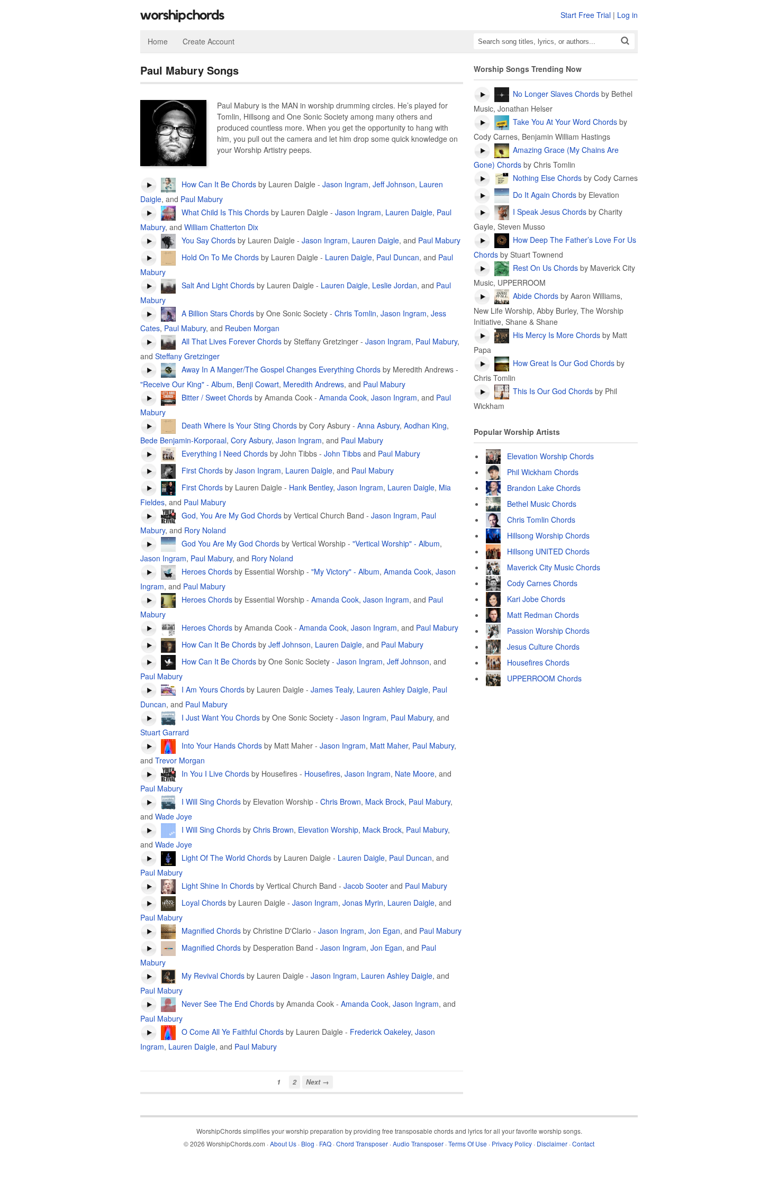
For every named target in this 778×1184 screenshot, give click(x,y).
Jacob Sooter (365, 885)
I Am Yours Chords (212, 689)
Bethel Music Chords (541, 503)
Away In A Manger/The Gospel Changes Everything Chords (280, 369)
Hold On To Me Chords (219, 257)
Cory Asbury (251, 440)
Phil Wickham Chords (542, 472)
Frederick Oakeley (380, 1031)
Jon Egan (384, 930)
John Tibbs (342, 453)
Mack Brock (384, 801)
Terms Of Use (467, 1143)
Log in (627, 15)
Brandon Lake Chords (544, 487)
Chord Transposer (362, 1143)
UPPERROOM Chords (544, 678)
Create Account (208, 41)
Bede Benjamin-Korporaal (183, 440)
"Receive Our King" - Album (186, 384)
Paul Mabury (201, 199)
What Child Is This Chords (224, 212)
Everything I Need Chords (223, 453)
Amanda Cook (343, 397)
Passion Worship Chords (548, 630)
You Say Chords (207, 240)
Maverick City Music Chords (553, 567)
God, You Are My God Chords (230, 515)
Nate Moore (415, 773)
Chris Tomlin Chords (541, 519)
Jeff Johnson (394, 184)
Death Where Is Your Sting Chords (238, 425)
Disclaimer (552, 1143)
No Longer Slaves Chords (556, 93)
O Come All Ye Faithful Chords (231, 1031)
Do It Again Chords (544, 194)
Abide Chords (535, 295)
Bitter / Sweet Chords (215, 397)
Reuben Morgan (252, 328)
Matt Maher (389, 745)
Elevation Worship (328, 829)
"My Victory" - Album (345, 571)
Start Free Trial (585, 15)
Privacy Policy (512, 1143)
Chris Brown (340, 801)
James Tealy (331, 689)
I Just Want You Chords (219, 717)
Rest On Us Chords (545, 267)
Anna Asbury (378, 425)
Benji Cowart (258, 384)
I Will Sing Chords (210, 801)
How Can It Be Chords (217, 184)
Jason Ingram (345, 184)
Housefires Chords (538, 662)
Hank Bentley (311, 487)
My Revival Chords (212, 975)
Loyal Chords (202, 902)
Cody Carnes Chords (542, 583)
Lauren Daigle (408, 212)
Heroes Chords (205, 571)
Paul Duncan (397, 257)
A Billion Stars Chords (216, 313)
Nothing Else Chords (547, 177)
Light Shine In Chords (216, 885)
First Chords (201, 470)
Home (158, 41)
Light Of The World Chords (225, 857)
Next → (317, 1082)
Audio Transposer (418, 1143)
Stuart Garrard (164, 732)
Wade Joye (173, 816)
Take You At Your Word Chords (565, 121)
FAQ (325, 1143)
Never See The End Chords (226, 1003)
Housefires (322, 773)
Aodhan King (425, 425)
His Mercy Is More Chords (556, 335)
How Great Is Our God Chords (563, 363)
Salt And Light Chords (217, 285)
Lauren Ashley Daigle (392, 689)
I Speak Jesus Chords (549, 211)
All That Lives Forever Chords (230, 341)
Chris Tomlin (355, 313)
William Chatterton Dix (221, 227)
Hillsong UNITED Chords (548, 551)
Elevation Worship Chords (550, 456)
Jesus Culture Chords (543, 646)
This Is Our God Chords (553, 391)
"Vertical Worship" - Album (396, 543)
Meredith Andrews (313, 384)
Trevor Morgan (180, 760)
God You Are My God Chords (229, 543)
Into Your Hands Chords (220, 745)
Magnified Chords (210, 930)
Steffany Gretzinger (187, 356)
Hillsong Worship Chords (548, 535)
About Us (283, 1143)
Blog (307, 1143)
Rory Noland (205, 530)
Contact (583, 1143)
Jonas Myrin (362, 902)
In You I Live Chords (214, 773)
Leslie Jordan (394, 285)
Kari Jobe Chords (536, 599)
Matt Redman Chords (543, 614)
